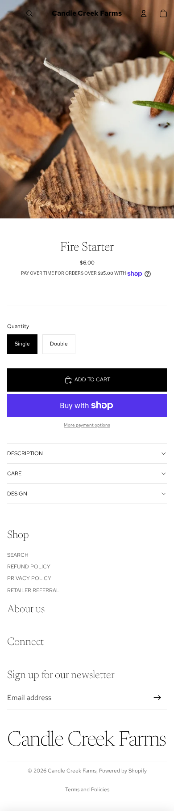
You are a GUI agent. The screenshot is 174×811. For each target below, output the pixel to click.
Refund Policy (28, 566)
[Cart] (163, 13)
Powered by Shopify (123, 770)
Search (18, 554)
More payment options (87, 425)
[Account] (143, 13)
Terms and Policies (87, 789)
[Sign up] (157, 697)
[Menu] (10, 13)
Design (17, 493)
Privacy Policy (29, 578)
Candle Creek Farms (72, 770)
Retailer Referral (33, 589)
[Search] (29, 13)
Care (14, 473)
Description (25, 453)
